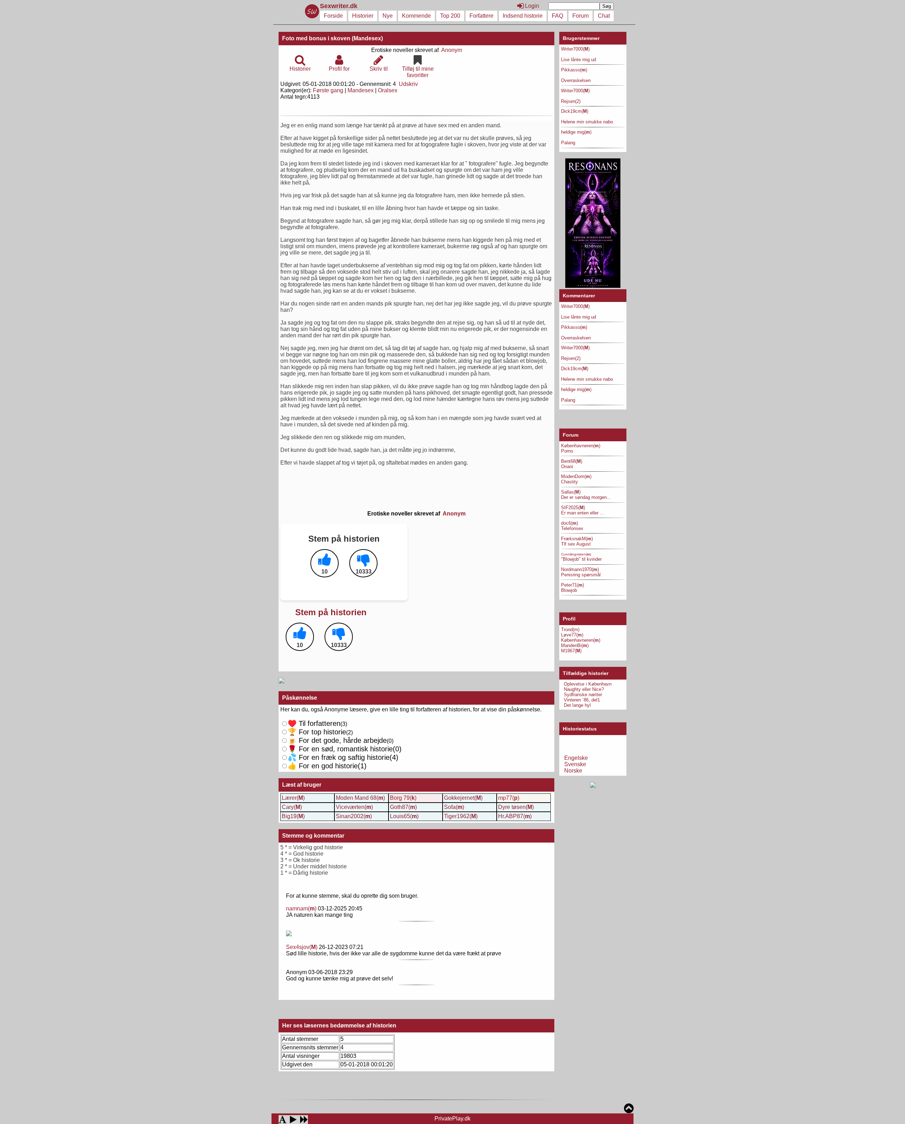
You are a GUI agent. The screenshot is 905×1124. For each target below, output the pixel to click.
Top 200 (450, 16)
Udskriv (408, 84)
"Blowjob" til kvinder (581, 559)
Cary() (292, 807)
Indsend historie (523, 16)
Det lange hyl (577, 705)
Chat (604, 16)
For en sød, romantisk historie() (345, 757)
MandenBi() (575, 645)
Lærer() (293, 798)
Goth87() (403, 807)
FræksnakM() (577, 538)
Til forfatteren (314, 723)
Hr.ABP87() (515, 816)
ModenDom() (576, 476)
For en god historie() (327, 766)
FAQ (557, 16)
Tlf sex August (576, 544)
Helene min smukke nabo (587, 121)
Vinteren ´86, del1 (582, 700)
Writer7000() (575, 49)
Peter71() (572, 585)
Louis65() (404, 816)
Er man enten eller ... (582, 513)
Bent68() (571, 461)
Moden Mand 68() (360, 798)
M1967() (571, 650)
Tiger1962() (461, 816)
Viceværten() (354, 807)
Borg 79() (403, 798)
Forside (333, 16)
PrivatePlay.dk (452, 1119)
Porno (567, 451)
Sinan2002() (354, 816)
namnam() (301, 908)
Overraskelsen (576, 80)
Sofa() (454, 807)
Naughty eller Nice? (584, 689)
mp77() (508, 798)
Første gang (328, 90)
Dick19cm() (574, 111)
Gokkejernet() (463, 798)
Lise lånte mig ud (578, 59)
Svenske (575, 764)
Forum (580, 16)
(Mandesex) (367, 38)
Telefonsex (572, 528)
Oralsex (387, 90)
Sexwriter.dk (339, 6)
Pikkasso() (574, 69)
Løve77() (572, 634)
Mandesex (361, 90)
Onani (567, 466)
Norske (573, 771)
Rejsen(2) (570, 101)
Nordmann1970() (580, 569)
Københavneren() (580, 445)
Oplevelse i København (588, 684)
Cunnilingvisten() (576, 554)
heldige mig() (576, 132)
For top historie (317, 732)
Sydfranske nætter (583, 694)
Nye (388, 16)
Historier (362, 16)
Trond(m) (570, 629)
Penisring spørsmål (581, 574)
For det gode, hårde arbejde (337, 740)
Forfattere (481, 16)
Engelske (576, 758)
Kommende (416, 16)
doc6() (569, 523)
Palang (568, 142)
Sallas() (570, 492)
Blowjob (569, 590)
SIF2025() (573, 507)
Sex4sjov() (301, 947)
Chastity (569, 481)
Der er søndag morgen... (586, 497)
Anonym (451, 50)
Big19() (293, 816)
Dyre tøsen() (516, 807)
